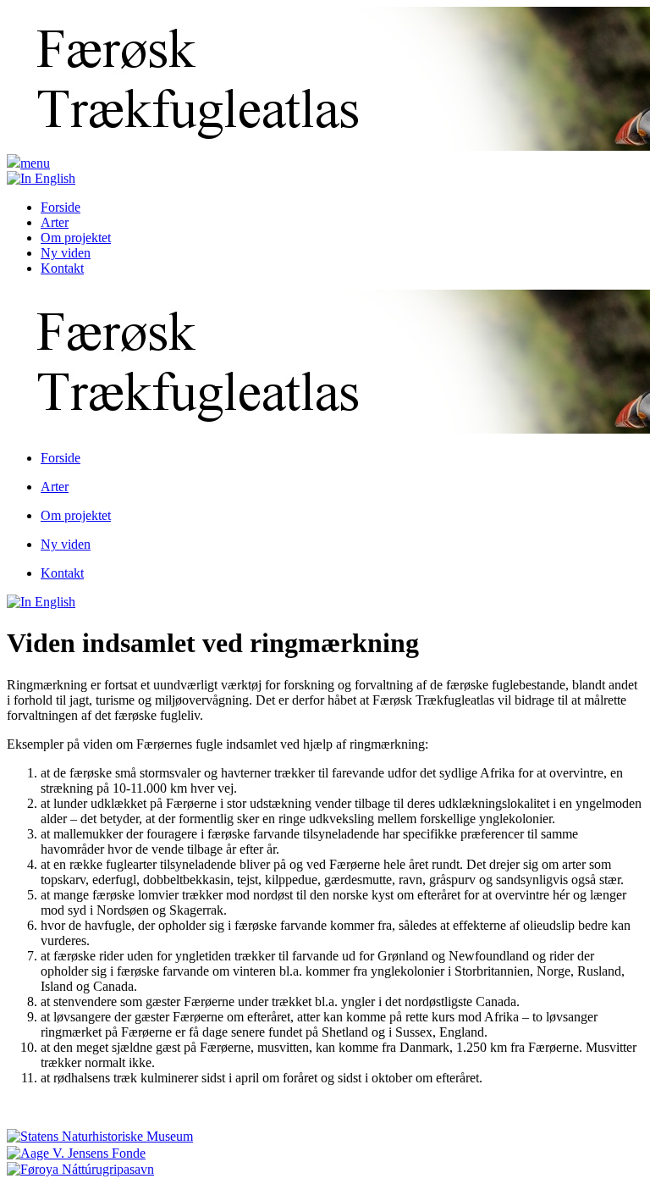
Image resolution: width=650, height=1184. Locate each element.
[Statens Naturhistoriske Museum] (100, 1135)
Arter (55, 222)
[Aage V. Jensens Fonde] (76, 1151)
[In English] (41, 178)
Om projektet (76, 237)
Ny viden (66, 253)
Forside (60, 207)
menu (35, 163)
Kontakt (62, 268)
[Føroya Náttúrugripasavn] (80, 1168)
